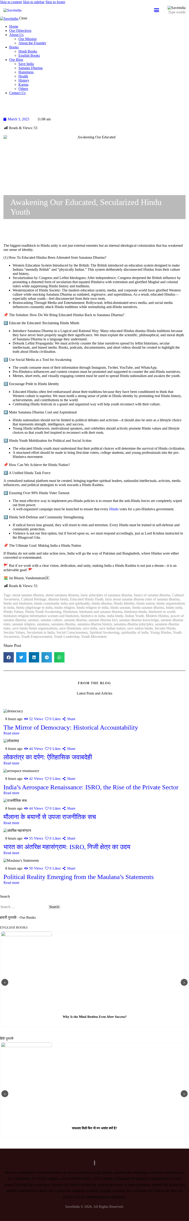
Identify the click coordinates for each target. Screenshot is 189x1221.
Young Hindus (160, 632)
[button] (8, 657)
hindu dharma (102, 603)
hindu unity (174, 607)
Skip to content (11, 2)
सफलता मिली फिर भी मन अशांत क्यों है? (94, 1128)
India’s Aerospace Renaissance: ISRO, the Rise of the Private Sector (90, 787)
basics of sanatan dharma (152, 595)
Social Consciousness (72, 632)
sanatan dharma (75, 620)
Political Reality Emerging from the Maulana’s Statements (78, 876)
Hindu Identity (124, 603)
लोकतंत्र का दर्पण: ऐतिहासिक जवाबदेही (47, 757)
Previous (4, 982)
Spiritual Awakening (104, 632)
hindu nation (145, 603)
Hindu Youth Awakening (43, 612)
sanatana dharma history (94, 624)
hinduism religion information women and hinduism (41, 616)
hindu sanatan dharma (148, 607)
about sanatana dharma (62, 595)
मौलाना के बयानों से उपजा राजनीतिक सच (49, 816)
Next (184, 982)
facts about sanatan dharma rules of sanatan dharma (142, 599)
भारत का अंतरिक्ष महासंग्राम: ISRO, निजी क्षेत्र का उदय (66, 846)
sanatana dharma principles (133, 624)
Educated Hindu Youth (86, 599)
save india (90, 628)
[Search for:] (24, 907)
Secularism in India (41, 632)
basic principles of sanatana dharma (106, 595)
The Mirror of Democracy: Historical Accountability (70, 727)
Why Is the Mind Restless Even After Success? (95, 1017)
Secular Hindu (165, 628)
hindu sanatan (120, 607)
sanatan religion (23, 624)
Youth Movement (93, 637)
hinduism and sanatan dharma (100, 612)
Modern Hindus (157, 616)
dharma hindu (58, 599)
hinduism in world (162, 612)
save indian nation (112, 628)
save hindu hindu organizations (34, 628)
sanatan (33, 620)
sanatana (43, 624)
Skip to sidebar (33, 2)
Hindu (113, 509)
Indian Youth (134, 616)
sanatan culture (51, 620)
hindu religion (64, 607)
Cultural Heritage (33, 599)
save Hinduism (70, 628)
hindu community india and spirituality (62, 603)
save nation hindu (140, 628)
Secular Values (14, 632)
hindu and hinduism (17, 603)
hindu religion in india (93, 607)
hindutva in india (93, 616)
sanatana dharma (63, 624)
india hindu (115, 616)
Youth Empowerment (36, 637)
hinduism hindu (135, 612)
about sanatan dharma (28, 595)
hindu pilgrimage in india (34, 607)
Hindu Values (13, 612)
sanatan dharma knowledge (139, 620)
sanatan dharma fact (103, 620)
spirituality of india (134, 632)
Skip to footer (55, 2)
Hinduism (70, 612)
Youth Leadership (67, 637)
